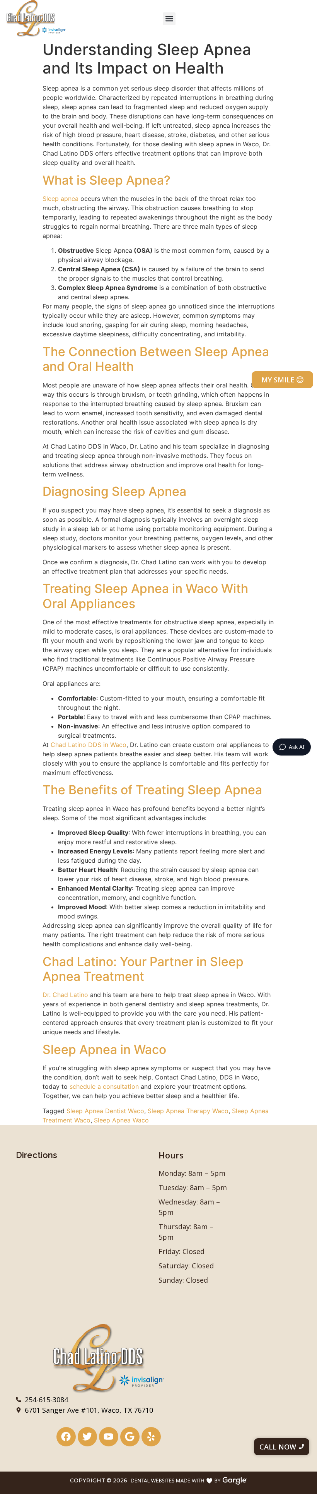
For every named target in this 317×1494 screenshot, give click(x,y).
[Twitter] (87, 1436)
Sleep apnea (60, 198)
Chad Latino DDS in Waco (87, 745)
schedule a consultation (103, 1086)
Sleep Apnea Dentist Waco (105, 1111)
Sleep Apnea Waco (121, 1120)
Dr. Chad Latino (65, 995)
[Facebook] (66, 1436)
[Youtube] (108, 1436)
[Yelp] (151, 1436)
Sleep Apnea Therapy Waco (188, 1111)
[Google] (130, 1436)
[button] (169, 18)
